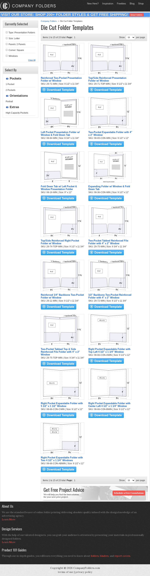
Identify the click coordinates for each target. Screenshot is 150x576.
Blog (132, 3)
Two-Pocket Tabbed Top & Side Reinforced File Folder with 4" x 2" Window (60, 352)
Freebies (120, 3)
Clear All (31, 60)
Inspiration (107, 3)
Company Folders (49, 21)
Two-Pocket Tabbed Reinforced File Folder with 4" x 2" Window (108, 242)
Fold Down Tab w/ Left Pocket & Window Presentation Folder (59, 188)
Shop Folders (136, 15)
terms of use (65, 572)
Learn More (8, 519)
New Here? (93, 3)
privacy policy (83, 572)
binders (104, 555)
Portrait (9, 101)
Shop (140, 3)
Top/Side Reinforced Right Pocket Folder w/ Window (60, 242)
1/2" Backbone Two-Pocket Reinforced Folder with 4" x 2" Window (109, 296)
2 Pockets (10, 90)
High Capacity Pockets (17, 113)
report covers (122, 555)
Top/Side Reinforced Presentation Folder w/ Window (107, 79)
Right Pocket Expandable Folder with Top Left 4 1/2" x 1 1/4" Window (109, 350)
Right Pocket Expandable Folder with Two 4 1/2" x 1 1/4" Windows (62, 459)
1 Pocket (10, 84)
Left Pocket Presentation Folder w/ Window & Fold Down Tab (60, 133)
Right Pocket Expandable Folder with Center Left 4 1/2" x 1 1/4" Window (109, 404)
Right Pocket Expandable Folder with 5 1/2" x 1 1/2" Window (62, 404)
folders (95, 555)
